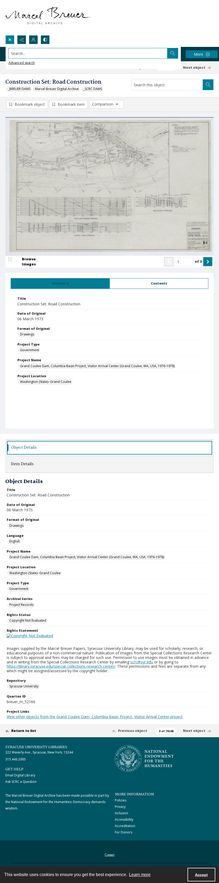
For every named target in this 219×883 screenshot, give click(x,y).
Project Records (21, 604)
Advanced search (22, 62)
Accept (201, 875)
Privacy (120, 806)
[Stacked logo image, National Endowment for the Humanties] (144, 758)
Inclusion (121, 813)
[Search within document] (208, 84)
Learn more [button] (140, 874)
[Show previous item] (168, 261)
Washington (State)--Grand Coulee (45, 381)
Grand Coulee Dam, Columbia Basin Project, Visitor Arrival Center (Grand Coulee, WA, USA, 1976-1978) (97, 366)
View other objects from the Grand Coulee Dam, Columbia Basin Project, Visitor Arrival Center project (95, 716)
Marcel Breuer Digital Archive (57, 89)
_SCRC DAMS (92, 89)
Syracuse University (23, 686)
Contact (109, 855)
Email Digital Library (20, 775)
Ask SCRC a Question (21, 781)
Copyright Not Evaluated (27, 620)
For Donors (123, 832)
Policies (120, 800)
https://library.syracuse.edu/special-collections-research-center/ (61, 666)
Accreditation (125, 826)
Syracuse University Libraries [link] (36, 747)
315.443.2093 (15, 759)
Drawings (27, 334)
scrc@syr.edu (141, 662)
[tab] (60, 283)
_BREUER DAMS (19, 89)
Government (29, 350)
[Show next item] (207, 261)
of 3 (198, 261)
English (14, 541)
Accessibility (124, 819)
